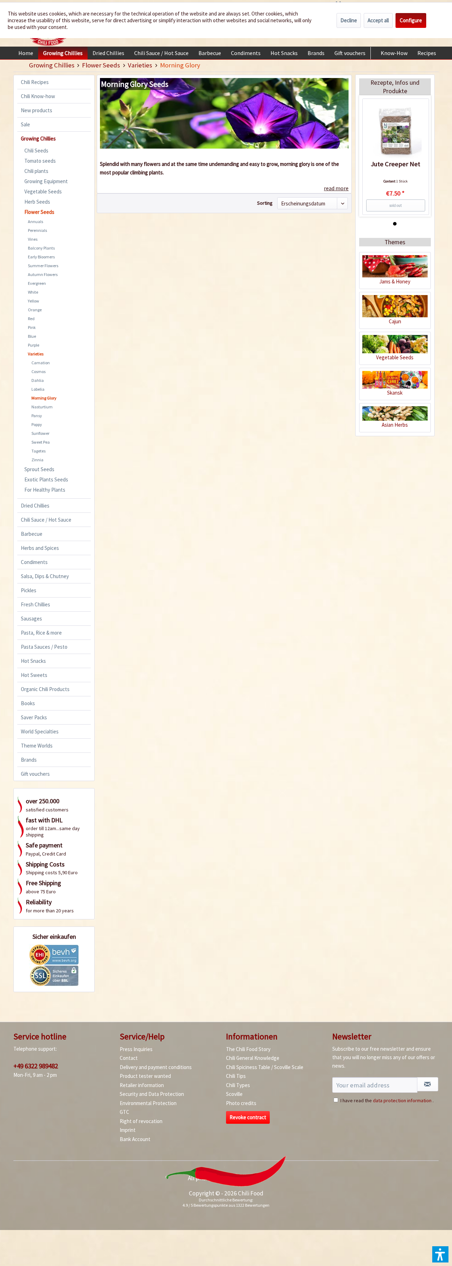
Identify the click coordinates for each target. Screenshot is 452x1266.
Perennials (37, 230)
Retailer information (142, 1085)
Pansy (36, 415)
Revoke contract (248, 1117)
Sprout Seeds (39, 469)
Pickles (28, 590)
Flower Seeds (39, 212)
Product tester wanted (145, 1076)
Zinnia (37, 459)
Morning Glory (43, 398)
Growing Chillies (38, 138)
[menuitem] (25, 53)
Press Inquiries (136, 1049)
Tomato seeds (40, 160)
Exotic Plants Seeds (46, 479)
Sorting (265, 203)
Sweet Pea (40, 442)
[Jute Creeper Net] (395, 132)
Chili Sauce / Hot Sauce (46, 519)
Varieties (35, 353)
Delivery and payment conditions (156, 1067)
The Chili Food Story (248, 1049)
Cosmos (38, 371)
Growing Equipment (46, 181)
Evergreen (37, 283)
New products (36, 110)
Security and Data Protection (152, 1094)
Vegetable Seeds (43, 191)
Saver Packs (34, 717)
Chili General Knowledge (252, 1058)
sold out (395, 205)
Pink (32, 327)
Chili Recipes (35, 82)
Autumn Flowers (43, 274)
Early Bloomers (41, 256)
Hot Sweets (34, 675)
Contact (129, 1058)
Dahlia (37, 380)
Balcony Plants (41, 248)
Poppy (36, 424)
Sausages (31, 618)
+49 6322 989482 (35, 1066)
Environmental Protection (148, 1103)
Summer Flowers (43, 265)
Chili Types (238, 1085)
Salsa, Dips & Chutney (45, 576)
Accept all (378, 20)
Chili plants (36, 171)
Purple (33, 345)
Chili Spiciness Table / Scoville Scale (264, 1067)
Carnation (40, 362)
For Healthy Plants (44, 489)
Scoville (234, 1094)
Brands (29, 759)
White (33, 292)
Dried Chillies (35, 505)
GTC (124, 1112)
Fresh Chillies (35, 604)
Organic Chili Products (45, 689)
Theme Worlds (37, 745)
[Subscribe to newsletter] (427, 1084)
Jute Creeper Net (395, 164)
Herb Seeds (37, 201)
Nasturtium (42, 406)
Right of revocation (141, 1121)
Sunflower (40, 433)
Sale (25, 124)
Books (28, 703)
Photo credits (241, 1103)
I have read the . (387, 1100)
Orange (35, 309)
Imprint (128, 1130)
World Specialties (40, 731)
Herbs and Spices (40, 548)
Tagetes (38, 451)
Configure (411, 20)
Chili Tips (236, 1076)
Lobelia (37, 389)
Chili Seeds (36, 150)
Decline (348, 20)
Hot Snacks (33, 661)
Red (31, 318)
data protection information (402, 1100)
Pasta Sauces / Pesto (44, 646)
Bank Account (135, 1139)
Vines (32, 239)
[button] (440, 1254)
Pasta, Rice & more (41, 632)
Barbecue (31, 533)
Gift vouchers (35, 773)
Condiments (34, 562)
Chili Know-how (38, 96)
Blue (32, 336)
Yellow (33, 301)
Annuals (35, 221)
